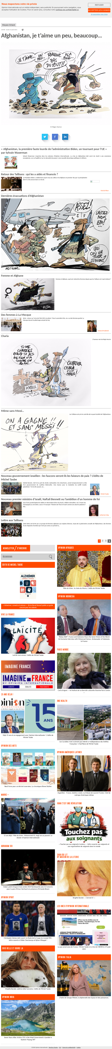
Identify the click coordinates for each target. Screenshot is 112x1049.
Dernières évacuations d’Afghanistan (22, 196)
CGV (60, 1047)
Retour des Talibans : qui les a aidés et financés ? (29, 174)
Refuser (99, 5)
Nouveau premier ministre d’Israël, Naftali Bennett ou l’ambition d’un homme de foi (50, 499)
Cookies (79, 1047)
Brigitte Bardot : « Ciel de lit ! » (84, 898)
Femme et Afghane (12, 275)
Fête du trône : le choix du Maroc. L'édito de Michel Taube (84, 588)
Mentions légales (53, 1047)
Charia (5, 336)
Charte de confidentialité (68, 1047)
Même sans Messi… (12, 411)
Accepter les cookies (99, 10)
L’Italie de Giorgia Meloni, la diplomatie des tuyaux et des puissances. (84, 998)
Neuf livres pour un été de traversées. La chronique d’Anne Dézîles (28, 786)
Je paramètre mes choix (99, 14)
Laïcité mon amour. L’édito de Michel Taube (28, 655)
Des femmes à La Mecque (16, 315)
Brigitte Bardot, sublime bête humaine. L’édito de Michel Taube (28, 989)
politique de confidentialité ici (67, 10)
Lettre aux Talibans (12, 520)
